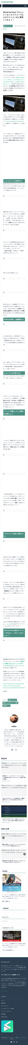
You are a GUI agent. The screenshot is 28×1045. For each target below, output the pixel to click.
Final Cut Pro (13, 700)
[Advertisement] (14, 160)
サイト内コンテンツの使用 (7, 1008)
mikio (5, 28)
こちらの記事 (9, 624)
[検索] (1, 5)
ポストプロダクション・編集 (11, 702)
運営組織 (3, 1014)
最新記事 (3, 1003)
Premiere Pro (9, 121)
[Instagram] (14, 1042)
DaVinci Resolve (18, 121)
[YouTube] (11, 1042)
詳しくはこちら (5, 991)
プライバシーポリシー (6, 1011)
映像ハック (7, 705)
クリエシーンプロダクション (20, 1038)
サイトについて (5, 1005)
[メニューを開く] (25, 5)
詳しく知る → (6, 901)
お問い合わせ (4, 1016)
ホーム (2, 1000)
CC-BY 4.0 (6, 1038)
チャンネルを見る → (7, 950)
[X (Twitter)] (16, 1042)
